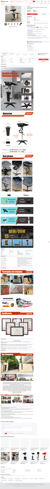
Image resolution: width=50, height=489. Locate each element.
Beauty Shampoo (36, 478)
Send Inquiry (43, 59)
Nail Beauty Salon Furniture (4, 480)
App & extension (41, 3)
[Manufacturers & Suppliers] (4, 1)
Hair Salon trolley (39, 469)
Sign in (48, 1)
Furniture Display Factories (11, 478)
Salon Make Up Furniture (11, 480)
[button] (34, 54)
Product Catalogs (10, 468)
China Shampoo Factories (17, 478)
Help (37, 3)
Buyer (33, 3)
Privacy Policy (35, 486)
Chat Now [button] (44, 61)
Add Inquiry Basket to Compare (13, 26)
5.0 (40, 54)
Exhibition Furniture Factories (25, 478)
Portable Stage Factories (3, 478)
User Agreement (28, 486)
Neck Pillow (14, 472)
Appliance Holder (14, 469)
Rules (48, 3)
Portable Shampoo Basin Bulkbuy (18, 480)
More (1, 481)
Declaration (32, 486)
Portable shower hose (3, 472)
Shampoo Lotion (31, 478)
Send (5, 433)
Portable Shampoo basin (27, 469)
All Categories (3, 3)
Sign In (28, 50)
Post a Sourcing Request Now (19, 433)
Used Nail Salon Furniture (42, 478)
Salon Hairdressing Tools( (3, 469)
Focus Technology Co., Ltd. (20, 486)
